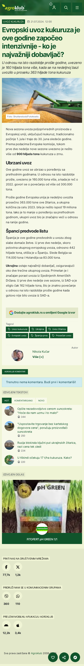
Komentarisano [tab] (23, 400)
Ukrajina (39, 329)
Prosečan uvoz (63, 335)
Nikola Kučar (41, 351)
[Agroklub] (14, 7)
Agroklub (36, 653)
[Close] (66, 7)
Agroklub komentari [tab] (14, 371)
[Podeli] (64, 657)
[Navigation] (77, 7)
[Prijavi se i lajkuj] (53, 657)
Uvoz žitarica (59, 329)
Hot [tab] (6, 400)
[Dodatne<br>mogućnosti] (75, 657)
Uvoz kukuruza (19, 329)
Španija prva (40, 335)
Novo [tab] (41, 400)
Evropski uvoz (18, 335)
